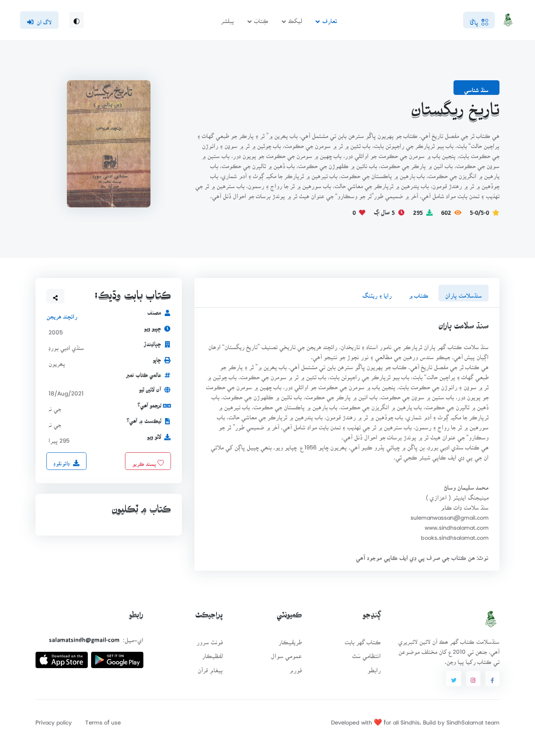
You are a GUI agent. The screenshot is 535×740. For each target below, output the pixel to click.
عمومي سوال (286, 653)
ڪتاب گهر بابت (362, 639)
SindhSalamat (465, 720)
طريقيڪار (290, 639)
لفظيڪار (212, 653)
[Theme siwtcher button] (76, 20)
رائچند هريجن (61, 314)
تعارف (329, 18)
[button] (55, 296)
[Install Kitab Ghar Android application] (117, 656)
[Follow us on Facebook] (492, 678)
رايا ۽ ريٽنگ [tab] (377, 293)
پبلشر (227, 18)
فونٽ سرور (209, 639)
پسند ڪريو (145, 460)
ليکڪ (295, 18)
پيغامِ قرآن (210, 667)
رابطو (374, 667)
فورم (295, 667)
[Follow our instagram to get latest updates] (473, 678)
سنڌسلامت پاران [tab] (463, 293)
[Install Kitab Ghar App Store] (62, 656)
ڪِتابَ (261, 18)
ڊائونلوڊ (62, 460)
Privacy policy (54, 720)
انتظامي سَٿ (366, 653)
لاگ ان (44, 19)
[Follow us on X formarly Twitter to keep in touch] (453, 678)
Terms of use (103, 720)
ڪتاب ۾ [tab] (418, 293)
